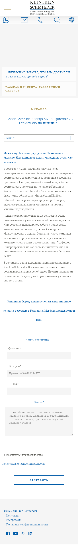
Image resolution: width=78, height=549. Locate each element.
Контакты (12, 515)
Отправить (39, 480)
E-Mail (15, 384)
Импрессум (13, 520)
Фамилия (15, 348)
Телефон (15, 366)
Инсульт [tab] (9, 138)
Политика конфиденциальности (27, 524)
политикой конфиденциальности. (23, 463)
